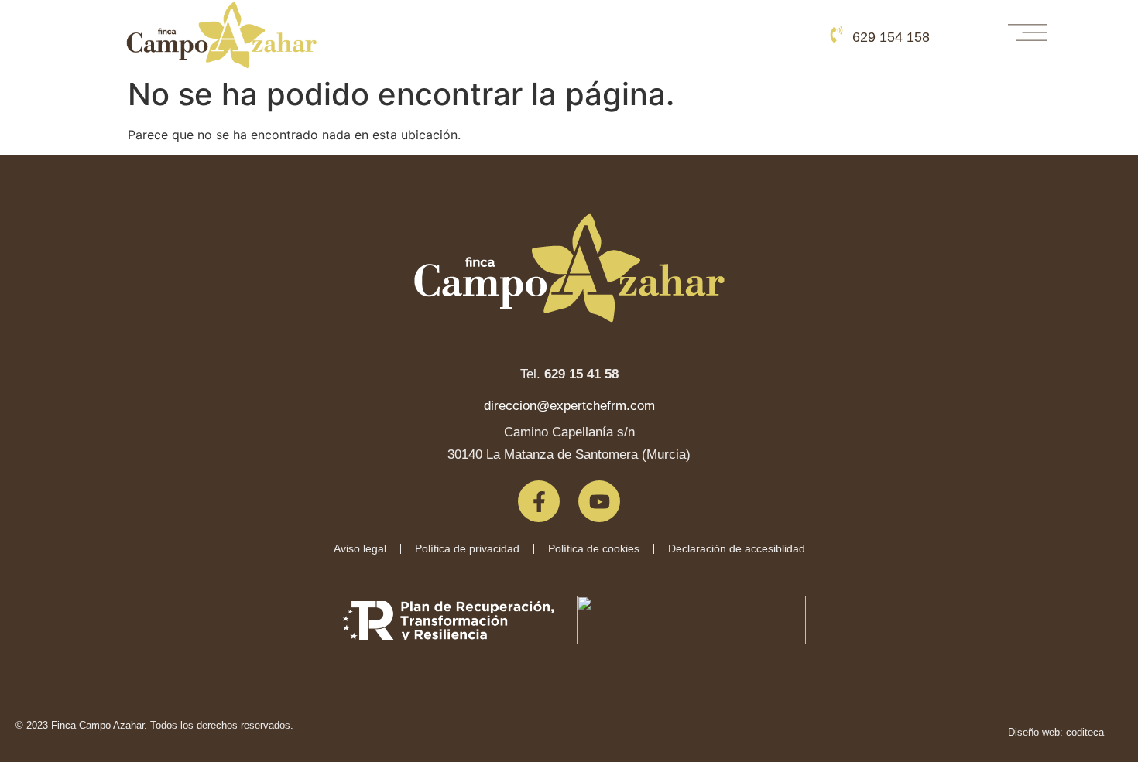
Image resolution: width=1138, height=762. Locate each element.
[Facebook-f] (539, 501)
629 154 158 (891, 37)
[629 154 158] (836, 34)
